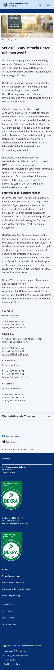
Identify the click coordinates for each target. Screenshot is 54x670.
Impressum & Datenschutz (15, 651)
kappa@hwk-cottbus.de (13, 327)
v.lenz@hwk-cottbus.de (13, 400)
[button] (40, 4)
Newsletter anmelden (11, 576)
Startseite (6, 459)
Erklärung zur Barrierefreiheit (16, 655)
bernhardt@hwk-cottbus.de (15, 377)
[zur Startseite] (15, 4)
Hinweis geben (10, 660)
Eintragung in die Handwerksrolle (16, 589)
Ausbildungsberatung (11, 595)
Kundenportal (8, 618)
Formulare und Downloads (13, 582)
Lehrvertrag (7, 611)
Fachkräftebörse (9, 624)
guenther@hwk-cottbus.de (15, 354)
